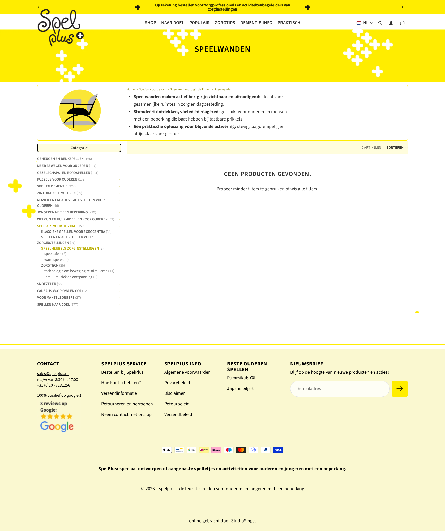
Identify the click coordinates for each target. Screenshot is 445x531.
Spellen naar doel (57, 304)
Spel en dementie (56, 186)
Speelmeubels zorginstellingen (190, 89)
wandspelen (56, 259)
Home (131, 89)
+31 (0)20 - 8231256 (53, 385)
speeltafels (55, 253)
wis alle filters (303, 189)
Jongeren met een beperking (66, 212)
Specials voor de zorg (152, 89)
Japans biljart (240, 388)
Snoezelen (50, 283)
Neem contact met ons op (126, 414)
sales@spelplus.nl (53, 373)
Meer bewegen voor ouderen (66, 165)
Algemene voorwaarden (187, 372)
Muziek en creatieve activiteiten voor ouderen (71, 202)
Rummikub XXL (241, 378)
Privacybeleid (177, 383)
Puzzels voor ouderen (61, 179)
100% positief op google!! (59, 395)
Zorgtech (53, 265)
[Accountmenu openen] (391, 23)
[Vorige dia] (39, 7)
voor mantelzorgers (59, 297)
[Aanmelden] (400, 389)
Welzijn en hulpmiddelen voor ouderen (75, 218)
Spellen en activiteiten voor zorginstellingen (65, 239)
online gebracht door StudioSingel (222, 521)
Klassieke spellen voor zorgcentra (76, 231)
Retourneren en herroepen (127, 404)
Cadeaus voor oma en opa (63, 290)
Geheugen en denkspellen (64, 158)
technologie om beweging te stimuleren (79, 271)
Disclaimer (174, 393)
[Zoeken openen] (380, 23)
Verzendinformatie (119, 393)
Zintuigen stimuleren (59, 192)
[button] (397, 147)
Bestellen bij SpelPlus (122, 372)
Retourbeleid (177, 404)
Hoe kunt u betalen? (121, 383)
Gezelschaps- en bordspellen (67, 172)
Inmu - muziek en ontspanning (71, 276)
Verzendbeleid (178, 414)
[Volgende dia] (402, 7)
